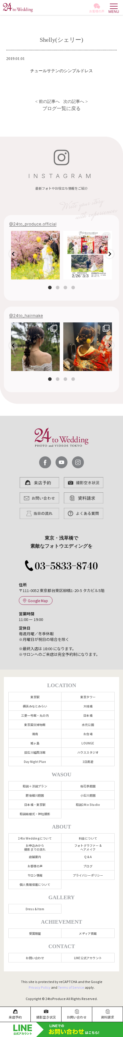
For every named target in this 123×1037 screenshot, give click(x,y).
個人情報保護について (35, 884)
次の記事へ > (76, 101)
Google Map (38, 600)
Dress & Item (35, 909)
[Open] (35, 255)
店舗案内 (35, 856)
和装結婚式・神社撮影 (35, 814)
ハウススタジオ (88, 752)
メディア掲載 (88, 933)
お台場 (88, 734)
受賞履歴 (35, 933)
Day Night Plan (35, 761)
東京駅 (35, 697)
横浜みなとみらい (35, 706)
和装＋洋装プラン (35, 786)
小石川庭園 (88, 795)
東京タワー (88, 697)
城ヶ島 (35, 743)
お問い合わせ (35, 958)
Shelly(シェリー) (61, 40)
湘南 (35, 734)
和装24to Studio (88, 804)
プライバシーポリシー (88, 875)
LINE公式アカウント (88, 958)
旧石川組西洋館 (34, 752)
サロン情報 (35, 875)
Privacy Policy (39, 987)
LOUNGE (88, 743)
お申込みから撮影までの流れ (34, 847)
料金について (88, 838)
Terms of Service (71, 987)
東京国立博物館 (34, 724)
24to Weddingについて (35, 838)
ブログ (88, 866)
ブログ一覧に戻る (61, 108)
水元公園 (88, 724)
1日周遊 (87, 761)
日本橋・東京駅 (34, 804)
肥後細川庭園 (35, 795)
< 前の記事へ (47, 101)
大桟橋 (88, 706)
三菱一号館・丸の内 (35, 715)
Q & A (88, 856)
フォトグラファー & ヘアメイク (88, 847)
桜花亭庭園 (88, 786)
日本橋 (88, 715)
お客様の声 (35, 866)
